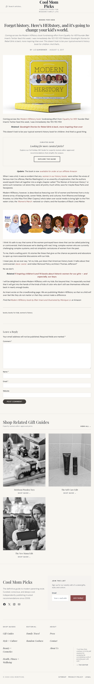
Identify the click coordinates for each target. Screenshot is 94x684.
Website (6, 391)
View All (85, 426)
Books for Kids (47, 20)
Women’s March (25, 201)
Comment (7, 341)
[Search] (7, 6)
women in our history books (54, 176)
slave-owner (21, 264)
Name (6, 372)
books (5, 313)
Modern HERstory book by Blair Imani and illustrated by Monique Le (41, 300)
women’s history (26, 313)
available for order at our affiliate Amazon (58, 171)
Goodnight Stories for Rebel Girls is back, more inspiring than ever (51, 127)
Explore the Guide (49, 160)
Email (5, 381)
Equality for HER (70, 119)
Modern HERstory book (30, 119)
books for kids (13, 313)
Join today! (78, 598)
